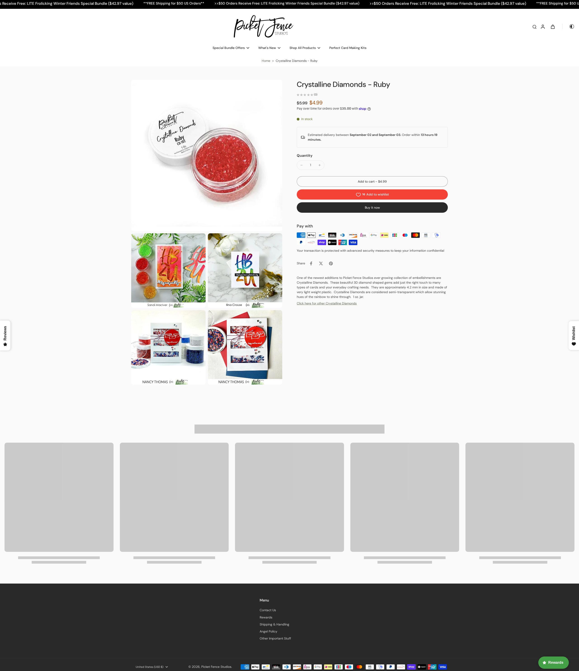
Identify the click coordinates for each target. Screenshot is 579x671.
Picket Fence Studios (216, 667)
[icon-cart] (553, 26)
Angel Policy (268, 631)
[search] (534, 26)
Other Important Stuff (275, 638)
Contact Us (268, 610)
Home (266, 61)
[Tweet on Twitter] (321, 263)
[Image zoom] (206, 155)
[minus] (301, 165)
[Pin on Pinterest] (331, 263)
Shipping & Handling (274, 624)
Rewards (266, 617)
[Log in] (543, 26)
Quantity (305, 155)
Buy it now (372, 208)
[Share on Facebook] (311, 263)
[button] (372, 181)
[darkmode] (568, 26)
